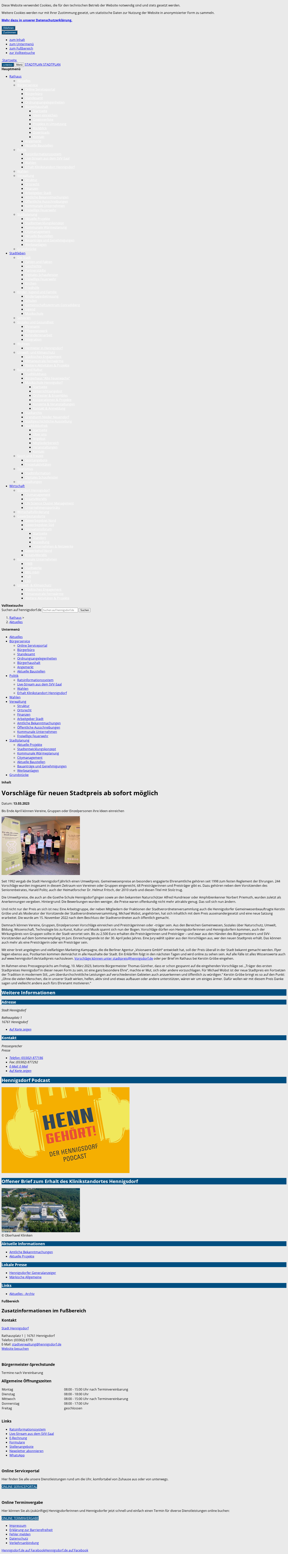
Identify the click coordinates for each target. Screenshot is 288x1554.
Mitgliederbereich (46, 443)
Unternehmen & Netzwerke (53, 546)
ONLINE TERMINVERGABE (20, 1518)
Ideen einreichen (45, 115)
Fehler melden (20, 1534)
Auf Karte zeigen (20, 1029)
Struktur (31, 180)
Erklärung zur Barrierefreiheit (31, 1530)
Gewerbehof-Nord (38, 551)
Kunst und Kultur (30, 369)
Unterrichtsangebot (47, 391)
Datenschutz (18, 1538)
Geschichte (33, 266)
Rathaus (15, 76)
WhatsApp (17, 1455)
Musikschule (34, 313)
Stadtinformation (38, 473)
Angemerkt (33, 141)
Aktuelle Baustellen (39, 145)
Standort (39, 538)
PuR (28, 576)
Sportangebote (36, 460)
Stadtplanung (27, 214)
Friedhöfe (32, 288)
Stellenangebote (21, 1446)
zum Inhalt (17, 40)
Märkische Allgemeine (25, 1277)
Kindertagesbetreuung (42, 296)
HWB (28, 563)
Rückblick (40, 128)
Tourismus (25, 469)
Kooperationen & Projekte (52, 400)
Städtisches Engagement (43, 357)
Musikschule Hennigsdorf (43, 382)
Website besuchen (15, 1348)
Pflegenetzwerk (36, 331)
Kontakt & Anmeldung (49, 408)
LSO (28, 581)
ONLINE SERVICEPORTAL (19, 1486)
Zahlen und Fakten (38, 262)
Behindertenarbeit (38, 335)
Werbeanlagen (36, 244)
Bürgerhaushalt (36, 106)
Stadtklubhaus (35, 374)
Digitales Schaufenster (41, 275)
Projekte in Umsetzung (49, 124)
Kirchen (30, 283)
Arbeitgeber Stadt (38, 193)
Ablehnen (8, 27)
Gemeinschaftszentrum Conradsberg (52, 305)
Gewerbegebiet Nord (40, 520)
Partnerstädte (35, 270)
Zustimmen (9, 32)
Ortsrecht (32, 184)
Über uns (40, 434)
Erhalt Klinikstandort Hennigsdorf (50, 167)
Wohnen (23, 344)
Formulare (17, 1442)
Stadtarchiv (33, 413)
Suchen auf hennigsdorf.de (21, 610)
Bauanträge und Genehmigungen (49, 240)
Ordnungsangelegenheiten (45, 102)
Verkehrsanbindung (24, 1543)
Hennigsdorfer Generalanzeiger (32, 1273)
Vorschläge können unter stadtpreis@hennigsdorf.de (113, 958)
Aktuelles (24, 81)
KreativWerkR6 (36, 499)
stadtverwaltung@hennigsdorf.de (36, 1344)
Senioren (24, 318)
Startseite (40, 111)
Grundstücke (26, 249)
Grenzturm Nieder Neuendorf (47, 417)
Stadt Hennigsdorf (15, 1328)
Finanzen (31, 188)
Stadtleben (17, 253)
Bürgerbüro (34, 94)
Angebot (39, 438)
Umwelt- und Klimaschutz (36, 352)
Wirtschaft (17, 486)
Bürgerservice (27, 85)
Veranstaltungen (45, 447)
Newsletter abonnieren (26, 1451)
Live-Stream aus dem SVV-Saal (47, 158)
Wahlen (30, 162)
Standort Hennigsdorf (33, 490)
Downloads (41, 132)
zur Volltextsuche (22, 53)
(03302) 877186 (26, 1058)
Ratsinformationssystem (43, 154)
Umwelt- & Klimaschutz (34, 585)
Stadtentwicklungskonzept (44, 223)
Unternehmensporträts (42, 507)
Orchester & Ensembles (50, 395)
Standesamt (34, 98)
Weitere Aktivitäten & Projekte (47, 365)
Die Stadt (24, 257)
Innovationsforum (38, 529)
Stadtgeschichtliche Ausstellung (48, 421)
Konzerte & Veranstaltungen (54, 404)
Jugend (30, 309)
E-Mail (18, 1066)
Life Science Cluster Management (49, 503)
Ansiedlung (41, 542)
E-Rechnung (18, 1438)
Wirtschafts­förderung (33, 512)
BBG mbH (32, 572)
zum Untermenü (21, 44)
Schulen (31, 300)
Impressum (17, 1525)
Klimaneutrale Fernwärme (44, 361)
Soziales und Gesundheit (35, 322)
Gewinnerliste (43, 119)
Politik (21, 150)
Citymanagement (37, 231)
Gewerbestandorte (31, 516)
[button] (41, 846)
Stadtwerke (33, 568)
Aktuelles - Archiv (21, 1294)
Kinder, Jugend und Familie (37, 292)
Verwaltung (25, 175)
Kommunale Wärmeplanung (46, 227)
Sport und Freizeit (30, 456)
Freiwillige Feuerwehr (40, 210)
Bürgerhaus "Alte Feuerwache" (47, 378)
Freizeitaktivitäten (38, 464)
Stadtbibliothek (36, 425)
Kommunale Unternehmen (45, 206)
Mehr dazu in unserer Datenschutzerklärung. (37, 20)
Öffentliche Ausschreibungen (46, 201)
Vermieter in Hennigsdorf (44, 348)
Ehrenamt (32, 326)
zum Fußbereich (21, 48)
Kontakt (38, 137)
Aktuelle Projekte (37, 219)
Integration (33, 339)
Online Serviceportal (40, 89)
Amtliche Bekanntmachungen (47, 197)
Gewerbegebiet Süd (39, 525)
